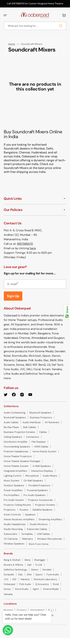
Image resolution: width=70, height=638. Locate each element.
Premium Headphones (16, 451)
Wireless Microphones (49, 538)
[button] (5, 15)
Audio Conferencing (14, 412)
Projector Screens (45, 504)
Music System (11, 480)
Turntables (27, 534)
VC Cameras (11, 538)
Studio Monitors (39, 524)
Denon (34, 569)
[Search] (61, 26)
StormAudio (22, 589)
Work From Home (38, 544)
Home (11, 44)
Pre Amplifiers (11, 495)
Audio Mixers (50, 475)
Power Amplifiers (13, 490)
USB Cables (43, 534)
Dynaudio (9, 574)
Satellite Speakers (42, 509)
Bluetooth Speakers (40, 412)
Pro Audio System (14, 500)
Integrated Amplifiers (15, 470)
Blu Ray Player (11, 427)
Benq (27, 559)
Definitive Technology (15, 569)
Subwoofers (10, 534)
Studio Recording (13, 529)
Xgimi (36, 589)
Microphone (32, 475)
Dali (29, 564)
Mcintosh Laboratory (45, 579)
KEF (15, 579)
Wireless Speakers (14, 543)
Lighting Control (12, 475)
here (33, 248)
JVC (6, 579)
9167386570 (25, 244)
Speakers (30, 514)
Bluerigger (39, 559)
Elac (20, 574)
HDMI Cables (41, 446)
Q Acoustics (42, 584)
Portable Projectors (39, 485)
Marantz (25, 579)
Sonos (7, 589)
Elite (29, 574)
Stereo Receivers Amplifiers (19, 519)
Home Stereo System (44, 451)
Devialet (46, 569)
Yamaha (8, 594)
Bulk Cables (29, 427)
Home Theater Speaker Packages (22, 461)
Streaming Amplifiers (50, 519)
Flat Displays (39, 441)
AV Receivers (52, 422)
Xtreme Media (50, 589)
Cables (43, 432)
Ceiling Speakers (13, 436)
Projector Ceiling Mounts (17, 504)
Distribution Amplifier (15, 441)
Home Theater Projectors (18, 456)
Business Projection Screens (19, 432)
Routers (24, 509)
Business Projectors (41, 417)
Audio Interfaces (32, 422)
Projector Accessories (40, 500)
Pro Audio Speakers (35, 495)
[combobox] (35, 26)
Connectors (32, 436)
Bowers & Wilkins (13, 564)
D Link (38, 564)
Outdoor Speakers (14, 485)
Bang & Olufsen (12, 559)
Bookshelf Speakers (15, 417)
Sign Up (13, 296)
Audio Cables (11, 422)
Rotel (56, 584)
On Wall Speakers (33, 480)
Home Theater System (16, 466)
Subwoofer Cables (37, 529)
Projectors (9, 509)
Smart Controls (12, 514)
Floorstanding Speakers (17, 446)
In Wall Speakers (42, 466)
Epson (39, 574)
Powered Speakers (37, 490)
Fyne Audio (53, 574)
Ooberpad (9, 584)
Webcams (27, 538)
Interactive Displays (42, 470)
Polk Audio (25, 584)
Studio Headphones (15, 524)
